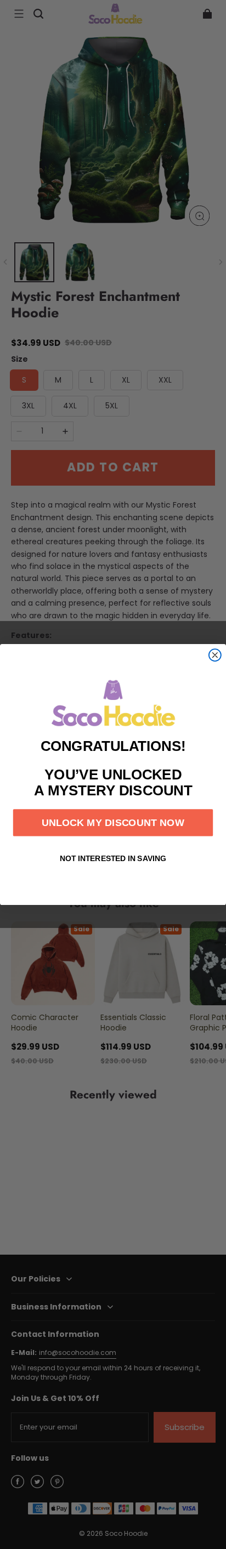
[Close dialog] (215, 655)
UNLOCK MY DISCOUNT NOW (113, 822)
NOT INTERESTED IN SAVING (113, 859)
